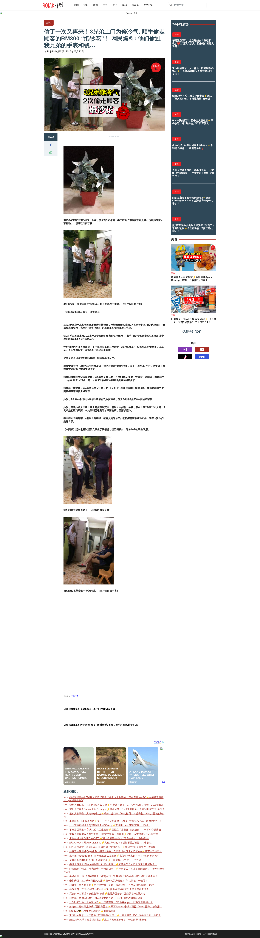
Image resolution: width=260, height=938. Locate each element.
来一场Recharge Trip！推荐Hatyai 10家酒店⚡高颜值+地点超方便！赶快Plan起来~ (113, 855)
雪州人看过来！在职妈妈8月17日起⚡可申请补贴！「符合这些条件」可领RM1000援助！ (117, 805)
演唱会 (135, 5)
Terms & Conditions (193, 934)
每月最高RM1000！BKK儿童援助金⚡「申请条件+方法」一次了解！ (106, 860)
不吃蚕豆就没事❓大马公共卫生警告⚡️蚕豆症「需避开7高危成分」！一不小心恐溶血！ (116, 829)
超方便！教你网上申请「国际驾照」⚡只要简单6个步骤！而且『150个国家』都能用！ (115, 906)
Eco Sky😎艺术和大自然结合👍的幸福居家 (92, 911)
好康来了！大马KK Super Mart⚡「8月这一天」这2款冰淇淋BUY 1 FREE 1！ (193, 321)
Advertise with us (210, 934)
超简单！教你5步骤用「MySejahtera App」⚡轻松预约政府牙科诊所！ (107, 898)
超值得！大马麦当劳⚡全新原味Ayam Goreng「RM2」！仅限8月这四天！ (191, 279)
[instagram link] (185, 349)
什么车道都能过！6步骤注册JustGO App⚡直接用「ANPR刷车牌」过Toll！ (109, 825)
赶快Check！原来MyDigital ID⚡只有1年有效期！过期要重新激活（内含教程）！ (112, 842)
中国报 (74, 696)
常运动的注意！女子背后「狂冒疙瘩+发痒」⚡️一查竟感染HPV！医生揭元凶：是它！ (115, 915)
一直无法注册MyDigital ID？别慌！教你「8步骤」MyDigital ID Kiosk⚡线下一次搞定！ (115, 851)
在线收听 (148, 5)
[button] (50, 145)
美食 (105, 5)
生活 (114, 5)
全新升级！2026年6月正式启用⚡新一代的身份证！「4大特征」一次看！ (108, 880)
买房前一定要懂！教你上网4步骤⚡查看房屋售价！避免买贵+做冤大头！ (108, 893)
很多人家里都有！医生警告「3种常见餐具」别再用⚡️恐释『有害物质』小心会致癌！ (114, 834)
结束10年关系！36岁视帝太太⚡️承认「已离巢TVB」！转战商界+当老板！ (109, 919)
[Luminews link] (202, 356)
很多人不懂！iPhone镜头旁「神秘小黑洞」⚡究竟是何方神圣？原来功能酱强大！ (113, 864)
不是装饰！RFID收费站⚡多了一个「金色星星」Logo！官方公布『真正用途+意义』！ (115, 821)
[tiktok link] (185, 356)
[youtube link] (202, 349)
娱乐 (86, 5)
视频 (124, 5)
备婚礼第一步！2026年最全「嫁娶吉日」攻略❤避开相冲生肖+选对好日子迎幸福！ (113, 876)
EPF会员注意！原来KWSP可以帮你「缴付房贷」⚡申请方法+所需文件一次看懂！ (113, 847)
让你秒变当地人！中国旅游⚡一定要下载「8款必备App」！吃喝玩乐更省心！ (111, 902)
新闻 (76, 5)
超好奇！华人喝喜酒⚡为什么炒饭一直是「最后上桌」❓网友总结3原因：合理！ (112, 885)
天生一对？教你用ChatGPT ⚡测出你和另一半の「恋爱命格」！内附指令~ (109, 838)
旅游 (95, 5)
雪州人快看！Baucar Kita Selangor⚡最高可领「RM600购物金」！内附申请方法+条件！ (117, 809)
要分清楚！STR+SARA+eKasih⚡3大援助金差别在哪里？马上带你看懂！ (109, 889)
